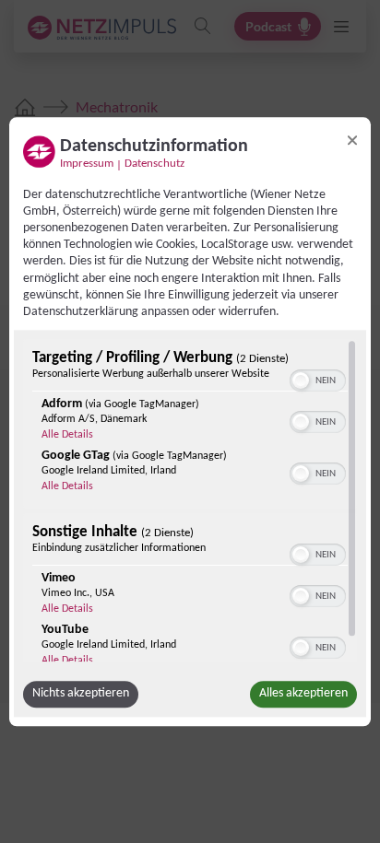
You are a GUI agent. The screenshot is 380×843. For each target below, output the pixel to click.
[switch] (318, 379)
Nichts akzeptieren (80, 693)
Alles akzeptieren (303, 693)
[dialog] (190, 421)
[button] (300, 380)
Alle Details (67, 434)
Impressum (86, 164)
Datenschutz (154, 164)
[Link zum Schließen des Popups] (352, 140)
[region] (190, 500)
